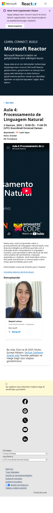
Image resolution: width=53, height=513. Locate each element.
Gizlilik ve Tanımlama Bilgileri (19, 475)
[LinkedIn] (25, 440)
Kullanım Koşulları (14, 478)
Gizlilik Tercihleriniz (19, 485)
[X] (25, 422)
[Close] (49, 11)
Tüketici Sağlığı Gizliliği (16, 488)
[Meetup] (25, 412)
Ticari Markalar (12, 472)
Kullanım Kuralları (14, 481)
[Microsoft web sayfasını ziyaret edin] (9, 3)
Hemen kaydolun (15, 26)
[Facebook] (25, 403)
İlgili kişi (9, 469)
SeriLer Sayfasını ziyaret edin (25, 354)
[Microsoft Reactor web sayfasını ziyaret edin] (29, 3)
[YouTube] (25, 431)
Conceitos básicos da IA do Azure (19, 272)
